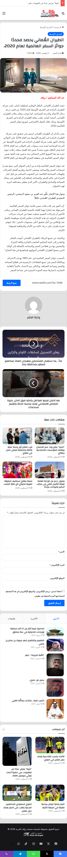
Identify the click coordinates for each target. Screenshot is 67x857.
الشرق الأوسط (46, 27)
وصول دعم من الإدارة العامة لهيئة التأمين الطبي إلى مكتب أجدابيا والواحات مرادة (51, 484)
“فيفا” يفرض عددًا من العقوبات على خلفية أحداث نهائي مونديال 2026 (19, 772)
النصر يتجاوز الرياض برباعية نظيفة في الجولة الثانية (53, 806)
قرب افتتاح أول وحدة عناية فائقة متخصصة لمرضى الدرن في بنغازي (19, 450)
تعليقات (11, 618)
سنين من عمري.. (36, 680)
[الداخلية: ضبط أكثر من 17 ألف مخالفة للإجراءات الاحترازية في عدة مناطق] (55, 632)
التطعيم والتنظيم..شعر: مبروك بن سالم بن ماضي (25, 642)
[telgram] (11, 844)
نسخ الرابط (12, 283)
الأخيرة (34, 618)
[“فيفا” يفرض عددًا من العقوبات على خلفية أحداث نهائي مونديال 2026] (17, 751)
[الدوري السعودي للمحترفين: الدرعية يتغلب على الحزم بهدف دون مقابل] (17, 793)
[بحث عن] (63, 14)
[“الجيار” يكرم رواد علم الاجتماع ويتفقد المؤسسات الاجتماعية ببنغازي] (50, 435)
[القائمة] (3, 14)
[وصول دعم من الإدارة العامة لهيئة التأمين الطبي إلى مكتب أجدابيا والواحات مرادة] (50, 470)
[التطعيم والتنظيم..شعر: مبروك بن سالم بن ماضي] (55, 645)
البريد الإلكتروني (57, 565)
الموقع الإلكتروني (57, 578)
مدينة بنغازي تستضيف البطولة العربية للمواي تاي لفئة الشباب (18, 482)
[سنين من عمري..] (55, 687)
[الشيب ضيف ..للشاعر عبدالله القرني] (55, 709)
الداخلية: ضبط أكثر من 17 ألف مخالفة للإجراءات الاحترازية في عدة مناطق (27, 630)
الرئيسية (58, 27)
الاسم (61, 551)
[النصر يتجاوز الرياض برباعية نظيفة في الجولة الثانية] (50, 793)
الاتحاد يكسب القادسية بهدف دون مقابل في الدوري (51, 758)
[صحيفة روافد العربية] (49, 13)
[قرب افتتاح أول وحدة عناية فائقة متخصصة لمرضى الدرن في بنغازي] (17, 435)
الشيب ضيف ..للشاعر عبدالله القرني (28, 701)
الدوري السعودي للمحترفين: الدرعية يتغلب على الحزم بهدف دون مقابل (17, 807)
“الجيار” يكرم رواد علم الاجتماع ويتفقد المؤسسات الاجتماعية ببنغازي (50, 450)
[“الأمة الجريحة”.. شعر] (55, 665)
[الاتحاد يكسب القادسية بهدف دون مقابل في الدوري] (50, 745)
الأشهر (56, 618)
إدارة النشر (57, 53)
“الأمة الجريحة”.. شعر (34, 655)
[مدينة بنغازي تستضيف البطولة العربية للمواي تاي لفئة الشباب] (17, 470)
